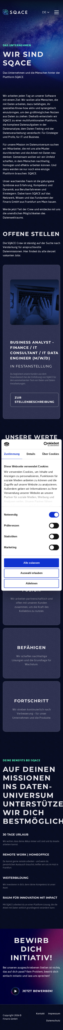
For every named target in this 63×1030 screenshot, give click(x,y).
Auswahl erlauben (31, 573)
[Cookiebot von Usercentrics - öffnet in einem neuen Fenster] (44, 444)
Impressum (54, 1013)
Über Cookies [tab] (50, 453)
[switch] (54, 525)
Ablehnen (31, 583)
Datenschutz (53, 1020)
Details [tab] (31, 453)
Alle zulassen (31, 562)
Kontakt (40, 1013)
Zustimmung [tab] (12, 453)
